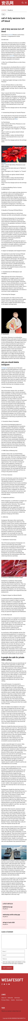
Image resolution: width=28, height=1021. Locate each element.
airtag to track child (9, 922)
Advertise (17, 997)
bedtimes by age (7, 907)
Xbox (16, 119)
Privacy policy (5, 1000)
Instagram (4, 368)
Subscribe (10, 997)
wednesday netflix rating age (11, 914)
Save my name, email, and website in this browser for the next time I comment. (14, 962)
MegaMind (10, 10)
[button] (22, 2)
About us (3, 997)
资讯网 (7, 2)
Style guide (19, 1000)
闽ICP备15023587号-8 (20, 1018)
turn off (11, 34)
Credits (13, 1000)
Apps (3, 14)
